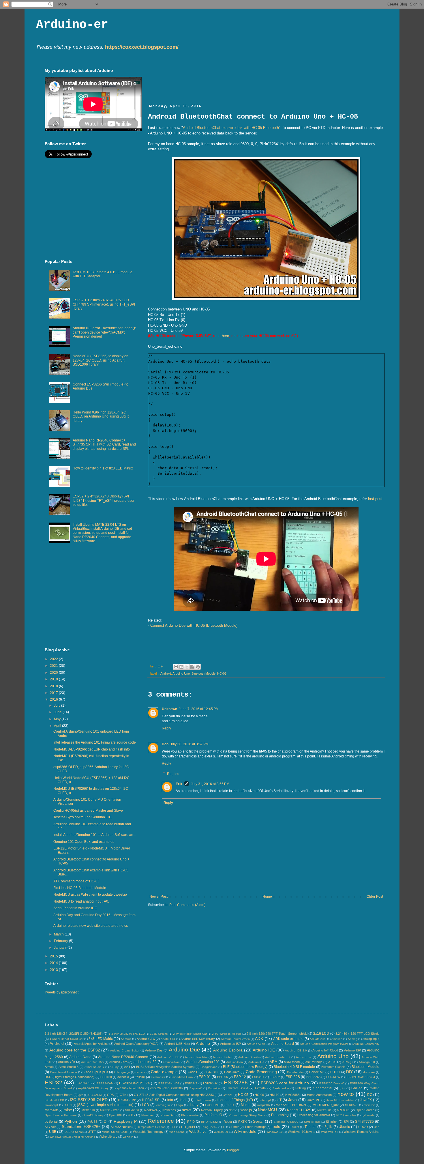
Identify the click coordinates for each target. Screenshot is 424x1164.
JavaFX (366, 1100)
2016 (54, 699)
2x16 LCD (321, 1034)
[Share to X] (187, 667)
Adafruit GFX (146, 1039)
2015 (54, 956)
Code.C (193, 1072)
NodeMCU (267, 1109)
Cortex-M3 (316, 1072)
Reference (161, 1121)
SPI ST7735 (364, 1122)
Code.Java (231, 1072)
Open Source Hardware (61, 1115)
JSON (68, 1105)
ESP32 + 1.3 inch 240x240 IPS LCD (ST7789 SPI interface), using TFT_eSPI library (104, 304)
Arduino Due (184, 1050)
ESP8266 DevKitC (331, 1083)
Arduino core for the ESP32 (74, 1050)
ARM (273, 1062)
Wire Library (108, 1136)
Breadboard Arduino (63, 1072)
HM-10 (274, 1094)
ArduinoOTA (256, 1062)
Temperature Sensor (151, 1127)
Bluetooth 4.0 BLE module (294, 1067)
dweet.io (123, 1077)
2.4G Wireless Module (226, 1033)
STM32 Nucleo (121, 1127)
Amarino (336, 1039)
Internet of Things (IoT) (235, 1100)
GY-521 (228, 1094)
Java (292, 1099)
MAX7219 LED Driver (291, 1105)
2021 (54, 666)
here (225, 336)
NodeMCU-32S (299, 1110)
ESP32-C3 (83, 1083)
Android (165, 673)
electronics (158, 1077)
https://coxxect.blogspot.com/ (142, 47)
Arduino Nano (80, 1057)
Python (70, 1121)
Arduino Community (366, 1043)
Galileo (357, 1088)
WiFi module (245, 1131)
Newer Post (158, 896)
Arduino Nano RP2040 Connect (123, 1057)
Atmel (48, 1066)
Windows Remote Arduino (361, 1131)
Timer (235, 1127)
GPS (110, 1094)
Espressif (196, 1088)
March (59, 934)
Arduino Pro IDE (168, 1057)
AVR (127, 1066)
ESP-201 (258, 1077)
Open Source (365, 1110)
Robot (228, 1121)
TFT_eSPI (188, 1127)
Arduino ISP (352, 1050)
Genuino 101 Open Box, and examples (83, 842)
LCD (145, 1105)
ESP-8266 (313, 1077)
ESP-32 (275, 1077)
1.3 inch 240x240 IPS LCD (127, 1033)
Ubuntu (344, 1127)
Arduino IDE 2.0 (296, 1050)
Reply (166, 728)
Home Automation (319, 1094)
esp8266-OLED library (93, 1088)
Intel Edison (203, 1100)
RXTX (242, 1121)
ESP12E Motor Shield (360, 1077)
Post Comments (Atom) (187, 905)
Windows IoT (329, 1131)
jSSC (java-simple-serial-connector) (105, 1105)
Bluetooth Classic (333, 1066)
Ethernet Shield (237, 1088)
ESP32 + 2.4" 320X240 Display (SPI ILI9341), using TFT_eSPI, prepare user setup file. (103, 500)
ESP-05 (222, 1077)
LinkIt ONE (212, 1105)
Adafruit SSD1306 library (198, 1039)
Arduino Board (282, 1044)
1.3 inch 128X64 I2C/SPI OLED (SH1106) (74, 1033)
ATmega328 (367, 1062)
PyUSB (92, 1121)
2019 (54, 679)
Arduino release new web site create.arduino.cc (90, 926)
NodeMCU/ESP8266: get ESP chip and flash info (91, 749)
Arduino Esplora (228, 1050)
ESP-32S (293, 1077)
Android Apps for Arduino (91, 1043)
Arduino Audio (256, 1043)
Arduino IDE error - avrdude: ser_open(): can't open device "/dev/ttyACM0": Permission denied (104, 332)
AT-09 (332, 1062)
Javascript (51, 1105)
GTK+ (124, 1094)
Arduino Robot (222, 1057)
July (57, 705)
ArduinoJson (234, 1062)
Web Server (198, 1132)
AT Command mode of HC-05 (76, 881)
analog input (371, 1039)
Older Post (375, 896)
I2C (369, 1095)
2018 (54, 686)
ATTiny (114, 1066)
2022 (54, 659)
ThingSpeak (209, 1127)
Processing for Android (313, 1115)
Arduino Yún (66, 1062)
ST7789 (50, 1127)
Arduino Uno (181, 673)
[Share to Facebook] (192, 667)
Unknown (169, 709)
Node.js (246, 1110)
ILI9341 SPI (151, 1100)
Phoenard (148, 1115)
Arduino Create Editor (124, 1050)
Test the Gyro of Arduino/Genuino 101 (82, 817)
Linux (230, 1105)
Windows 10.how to (301, 1131)
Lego (179, 1105)
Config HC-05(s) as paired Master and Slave (88, 811)
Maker (246, 1105)
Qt (105, 1121)
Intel (183, 1100)
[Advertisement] (253, 81)
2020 (54, 673)
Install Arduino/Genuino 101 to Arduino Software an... (94, 835)
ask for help (313, 1062)
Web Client (176, 1131)
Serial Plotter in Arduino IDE (75, 908)
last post (375, 499)
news (186, 1109)
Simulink (331, 1121)
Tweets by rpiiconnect (61, 992)
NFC (231, 1110)
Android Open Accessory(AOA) (136, 1043)
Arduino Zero (118, 1062)
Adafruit (126, 1039)
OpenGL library (92, 1115)
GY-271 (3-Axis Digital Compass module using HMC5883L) (175, 1094)
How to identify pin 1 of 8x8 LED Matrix (103, 468)
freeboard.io (281, 1088)
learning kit (163, 1105)
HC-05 (221, 673)
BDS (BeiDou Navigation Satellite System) (165, 1066)
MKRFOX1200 (109, 1110)
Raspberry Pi (126, 1121)
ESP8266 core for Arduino (285, 1083)
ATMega (347, 1062)
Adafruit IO (168, 1039)
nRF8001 (343, 1110)
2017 (54, 693)
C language (122, 1072)
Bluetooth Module (203, 673)
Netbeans (169, 1110)
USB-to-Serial (73, 1131)
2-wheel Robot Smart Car (190, 1033)
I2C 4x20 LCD (54, 1100)
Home (267, 896)
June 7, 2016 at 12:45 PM (199, 709)
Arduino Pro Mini (196, 1057)
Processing (280, 1115)
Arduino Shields (249, 1057)
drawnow (369, 1072)
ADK (259, 1038)
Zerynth (128, 1136)
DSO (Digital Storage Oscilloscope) (69, 1077)
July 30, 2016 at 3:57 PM (189, 744)
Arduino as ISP (230, 1043)
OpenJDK (115, 1115)
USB (52, 1132)
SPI (346, 1121)
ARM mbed (291, 1062)
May (57, 719)
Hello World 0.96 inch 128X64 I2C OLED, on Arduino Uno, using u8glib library (101, 416)
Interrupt (265, 1100)
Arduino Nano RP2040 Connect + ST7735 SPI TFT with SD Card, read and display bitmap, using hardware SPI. (104, 444)
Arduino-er (72, 25)
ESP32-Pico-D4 (168, 1083)
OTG (131, 1115)
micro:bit (369, 1105)
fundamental (322, 1088)
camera (140, 1072)
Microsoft (51, 1110)
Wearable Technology (148, 1131)
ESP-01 (205, 1077)
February (61, 941)
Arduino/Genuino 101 (203, 1062)
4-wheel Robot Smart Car (66, 1039)
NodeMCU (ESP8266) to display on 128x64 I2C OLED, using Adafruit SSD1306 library (100, 360)
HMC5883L (293, 1094)
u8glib (327, 1127)
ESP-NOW (333, 1077)
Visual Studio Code (115, 1131)
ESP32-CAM (105, 1083)
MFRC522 (351, 1105)
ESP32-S (191, 1083)
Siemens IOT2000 (286, 1121)
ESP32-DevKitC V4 (134, 1083)
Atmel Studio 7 (94, 1066)
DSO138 (106, 1077)
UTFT (92, 1131)
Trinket (294, 1127)
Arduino (203, 1043)
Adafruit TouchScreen (235, 1039)
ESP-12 (240, 1077)
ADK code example (288, 1039)
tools (275, 1126)
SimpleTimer (312, 1121)
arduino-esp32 (145, 1062)
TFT (172, 1127)
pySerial (51, 1122)
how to (345, 1094)
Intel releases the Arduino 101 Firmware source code (94, 742)
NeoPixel (150, 1110)
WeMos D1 (221, 1131)
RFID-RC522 (209, 1121)
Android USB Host (177, 1043)
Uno (376, 1127)
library (193, 1105)
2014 (54, 963)
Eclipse (140, 1077)
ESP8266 (236, 1082)
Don (165, 744)
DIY (349, 1071)
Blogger (233, 1150)
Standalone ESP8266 (81, 1126)
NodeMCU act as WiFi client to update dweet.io (90, 894)
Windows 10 (275, 1131)
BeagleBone (209, 1066)
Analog (352, 1039)
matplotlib (263, 1105)
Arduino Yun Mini (92, 1062)
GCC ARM (95, 1094)
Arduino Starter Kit (277, 1057)
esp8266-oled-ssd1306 (166, 1088)
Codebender (295, 1072)
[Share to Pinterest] (198, 667)
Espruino (214, 1088)
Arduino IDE (264, 1050)
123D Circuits (159, 1033)
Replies (173, 774)
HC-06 (259, 1094)
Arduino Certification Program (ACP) (324, 1043)
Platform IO (213, 1115)
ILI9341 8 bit (127, 1100)
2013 (54, 970)
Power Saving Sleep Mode (247, 1115)
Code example (164, 1071)
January (60, 948)
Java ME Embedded (340, 1100)
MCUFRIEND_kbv (326, 1105)
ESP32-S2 (210, 1083)
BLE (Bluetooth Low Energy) (245, 1067)
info (170, 1100)
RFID (191, 1121)
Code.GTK (212, 1072)
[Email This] (176, 667)
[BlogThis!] (181, 667)
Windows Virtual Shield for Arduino (72, 1136)
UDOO (363, 1127)
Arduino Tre (304, 1057)
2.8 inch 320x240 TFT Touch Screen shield (277, 1033)
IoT (279, 1100)
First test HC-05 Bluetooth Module (79, 888)
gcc (80, 1094)
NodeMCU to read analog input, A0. (81, 901)
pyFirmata (368, 1115)
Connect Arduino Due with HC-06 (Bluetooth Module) (193, 625)
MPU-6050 (132, 1110)
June (58, 712)
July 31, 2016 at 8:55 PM (210, 784)
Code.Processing (261, 1071)
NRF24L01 (324, 1110)
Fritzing (300, 1088)
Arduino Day (154, 1050)
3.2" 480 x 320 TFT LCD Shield (357, 1033)
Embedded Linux (181, 1077)
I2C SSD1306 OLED (88, 1099)
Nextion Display (212, 1110)
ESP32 (53, 1082)
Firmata (260, 1088)
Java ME (313, 1100)
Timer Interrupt (255, 1127)
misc (67, 1109)
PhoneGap (168, 1115)
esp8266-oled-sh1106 (129, 1088)
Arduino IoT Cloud (325, 1050)
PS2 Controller (346, 1115)
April (58, 726)
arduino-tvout (172, 1062)
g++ (342, 1088)
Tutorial (310, 1127)
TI (224, 1127)
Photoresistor (190, 1115)
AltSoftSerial (318, 1039)
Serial (258, 1121)
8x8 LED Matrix (100, 1039)
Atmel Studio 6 (69, 1066)
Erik (179, 784)
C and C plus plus (95, 1072)
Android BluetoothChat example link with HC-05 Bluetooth (231, 128)
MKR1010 (88, 1110)
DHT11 (335, 1072)
